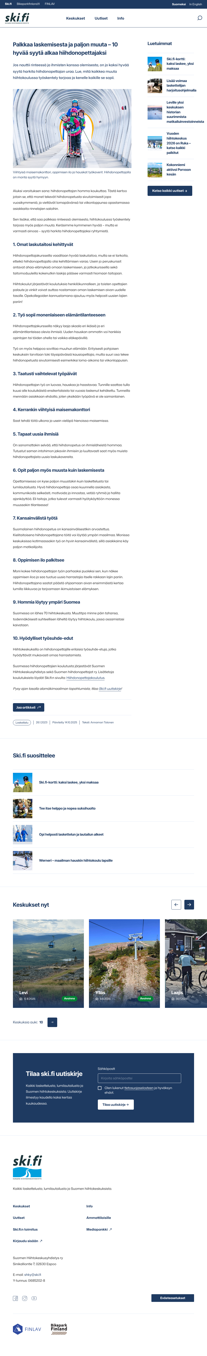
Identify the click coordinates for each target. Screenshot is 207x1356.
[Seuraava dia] (189, 905)
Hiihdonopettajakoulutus (86, 677)
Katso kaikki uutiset (168, 191)
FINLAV (50, 4)
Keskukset (75, 18)
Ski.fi (8, 4)
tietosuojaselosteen (138, 1088)
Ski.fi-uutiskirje (110, 688)
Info (120, 18)
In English (195, 4)
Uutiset (101, 18)
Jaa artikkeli (25, 707)
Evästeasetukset (172, 1298)
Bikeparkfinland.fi (28, 4)
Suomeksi (179, 4)
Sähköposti (106, 1069)
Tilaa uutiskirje (114, 1104)
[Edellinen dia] (176, 905)
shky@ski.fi (32, 1274)
